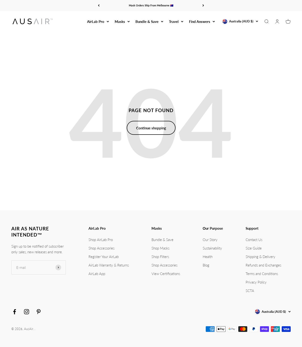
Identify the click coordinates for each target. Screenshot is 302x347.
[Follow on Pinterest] (38, 312)
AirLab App (96, 273)
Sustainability (212, 248)
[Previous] (99, 5)
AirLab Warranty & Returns (108, 265)
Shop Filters (160, 256)
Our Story (210, 239)
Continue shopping (151, 128)
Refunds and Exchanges (263, 265)
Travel (174, 21)
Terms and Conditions (262, 273)
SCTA (250, 290)
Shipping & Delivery (260, 256)
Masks (120, 21)
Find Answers (199, 21)
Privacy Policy (256, 282)
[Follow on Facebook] (14, 312)
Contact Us (254, 239)
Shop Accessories (101, 248)
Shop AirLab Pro (100, 239)
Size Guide (254, 248)
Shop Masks (160, 248)
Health (208, 256)
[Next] (203, 5)
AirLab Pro (95, 21)
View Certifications (165, 273)
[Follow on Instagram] (26, 312)
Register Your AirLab (103, 256)
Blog (206, 265)
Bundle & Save (147, 21)
